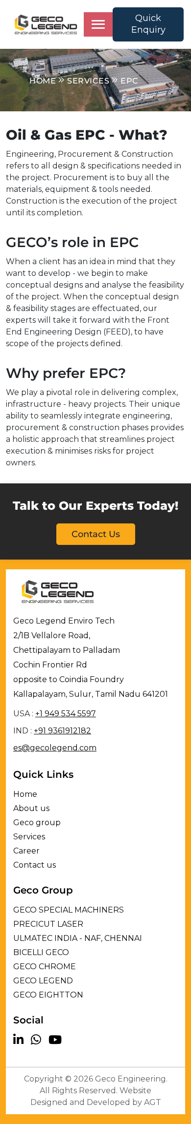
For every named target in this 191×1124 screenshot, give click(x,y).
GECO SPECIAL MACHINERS (68, 910)
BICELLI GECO (41, 952)
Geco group (37, 822)
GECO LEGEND (43, 980)
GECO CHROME (44, 966)
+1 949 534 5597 (65, 713)
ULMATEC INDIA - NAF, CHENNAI (77, 938)
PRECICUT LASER (48, 924)
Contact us (34, 865)
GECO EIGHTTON (48, 994)
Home (25, 794)
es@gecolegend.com (54, 747)
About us (31, 808)
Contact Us (96, 534)
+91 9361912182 (62, 730)
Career (26, 850)
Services (29, 836)
